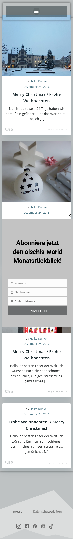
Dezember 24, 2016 (37, 87)
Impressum (17, 511)
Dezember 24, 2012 (37, 344)
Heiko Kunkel (38, 81)
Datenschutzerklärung (48, 511)
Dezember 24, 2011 (37, 414)
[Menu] (36, 11)
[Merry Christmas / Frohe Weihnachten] (36, 45)
